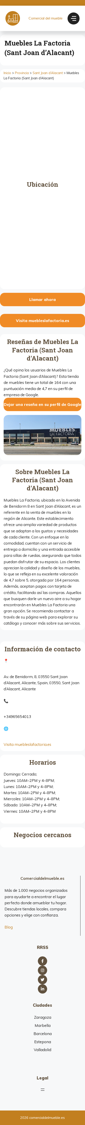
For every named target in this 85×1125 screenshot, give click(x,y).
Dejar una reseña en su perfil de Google (42, 404)
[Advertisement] (42, 135)
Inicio (7, 73)
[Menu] (74, 18)
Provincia (22, 73)
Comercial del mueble (46, 18)
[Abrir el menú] (42, 1089)
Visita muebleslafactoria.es (42, 320)
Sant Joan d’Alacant (48, 73)
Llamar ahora (42, 299)
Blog (9, 927)
